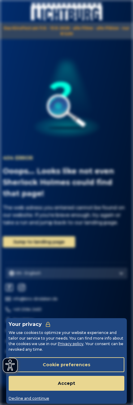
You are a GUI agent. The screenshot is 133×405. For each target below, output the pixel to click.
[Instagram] (21, 287)
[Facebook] (9, 287)
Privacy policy (71, 343)
